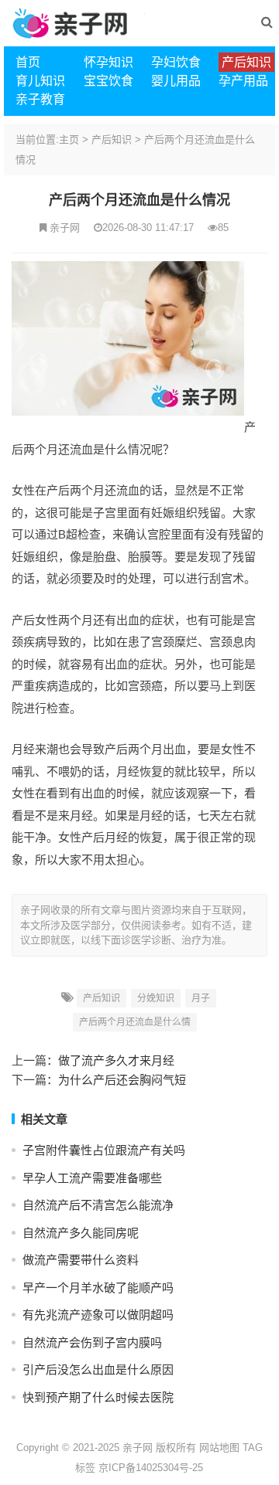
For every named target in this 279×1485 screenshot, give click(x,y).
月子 (200, 998)
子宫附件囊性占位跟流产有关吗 (103, 1150)
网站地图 (219, 1447)
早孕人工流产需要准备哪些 (92, 1177)
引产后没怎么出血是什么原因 (98, 1369)
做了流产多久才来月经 (116, 1060)
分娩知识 (155, 998)
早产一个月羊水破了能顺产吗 (98, 1287)
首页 (28, 62)
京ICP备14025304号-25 (150, 1467)
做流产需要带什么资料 (80, 1259)
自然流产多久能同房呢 (80, 1232)
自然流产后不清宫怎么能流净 (98, 1204)
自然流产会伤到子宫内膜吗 (92, 1342)
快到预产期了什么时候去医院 (98, 1397)
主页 (69, 139)
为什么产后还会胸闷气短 (122, 1079)
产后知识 (111, 139)
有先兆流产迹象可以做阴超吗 (98, 1314)
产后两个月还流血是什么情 (135, 1022)
